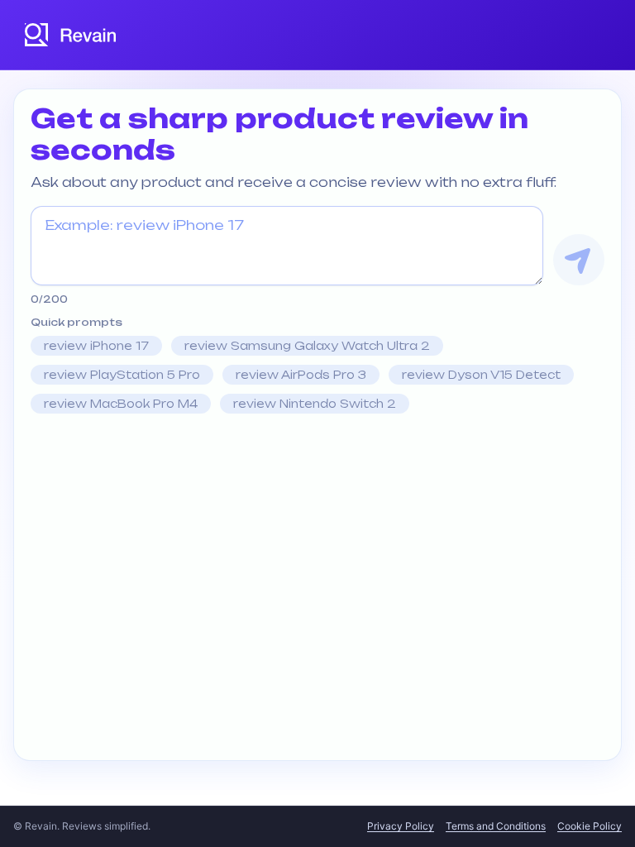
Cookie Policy (589, 826)
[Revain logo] (71, 35)
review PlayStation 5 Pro (122, 374)
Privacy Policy (400, 826)
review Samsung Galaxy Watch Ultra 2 (307, 345)
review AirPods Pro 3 (301, 374)
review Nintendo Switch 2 (314, 403)
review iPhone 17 (96, 345)
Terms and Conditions (496, 826)
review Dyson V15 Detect (481, 374)
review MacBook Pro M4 (121, 403)
